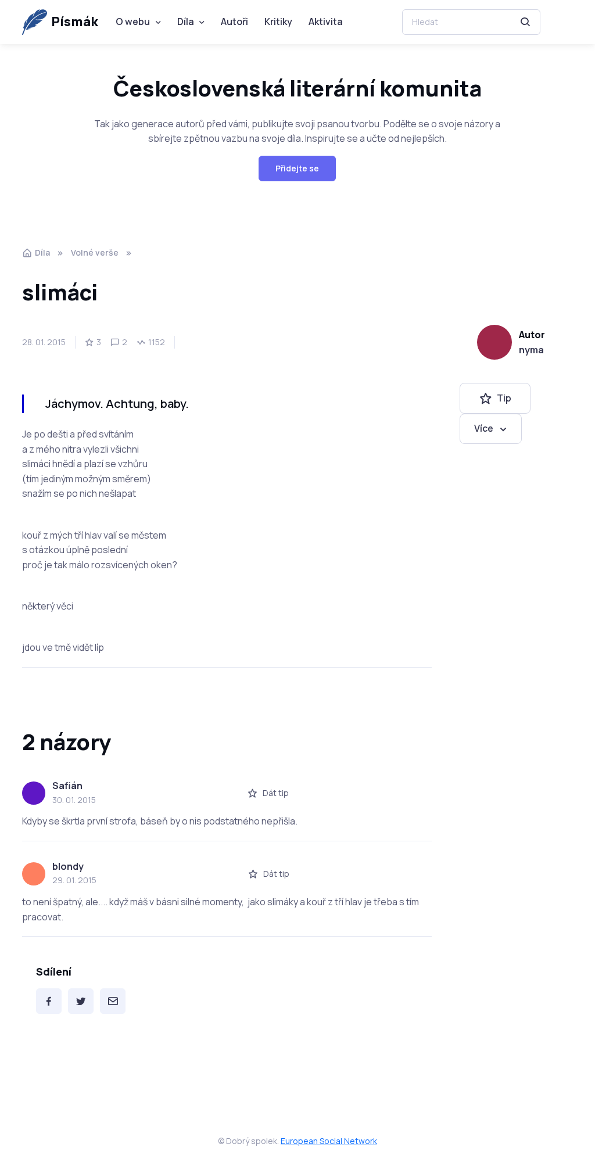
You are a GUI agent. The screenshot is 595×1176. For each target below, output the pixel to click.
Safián (67, 785)
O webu (133, 21)
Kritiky (278, 21)
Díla (185, 21)
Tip (504, 398)
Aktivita (326, 21)
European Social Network (329, 1140)
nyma (531, 349)
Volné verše (95, 252)
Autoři (234, 21)
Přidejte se (297, 168)
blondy (68, 866)
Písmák (74, 21)
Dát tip (276, 792)
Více (483, 428)
